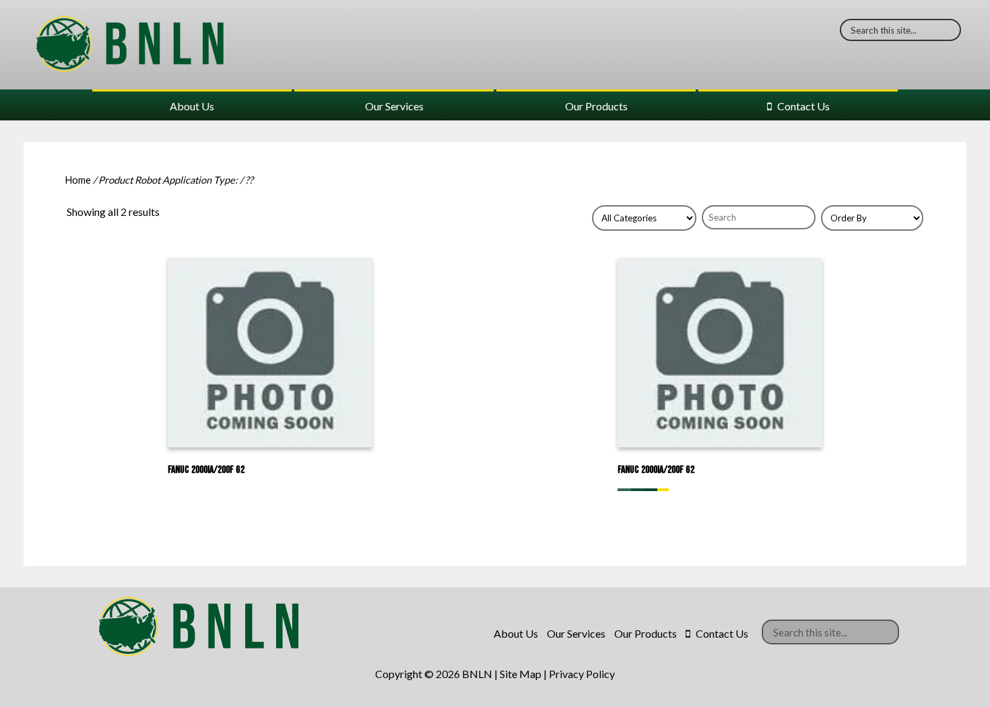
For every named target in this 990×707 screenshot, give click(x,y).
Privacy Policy (582, 673)
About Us (192, 106)
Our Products (596, 106)
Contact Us (803, 106)
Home (78, 180)
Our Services (394, 106)
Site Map (520, 673)
